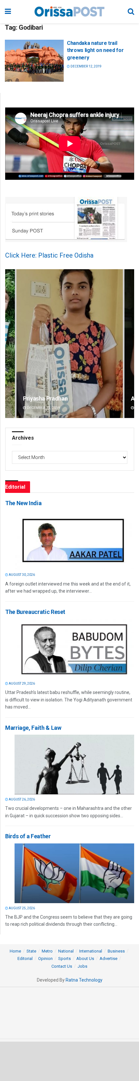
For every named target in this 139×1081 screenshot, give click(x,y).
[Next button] (129, 343)
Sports (64, 958)
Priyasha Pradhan (45, 398)
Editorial (25, 958)
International (90, 951)
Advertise (108, 958)
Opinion (45, 958)
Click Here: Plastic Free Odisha (49, 255)
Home (15, 951)
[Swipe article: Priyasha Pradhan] (69, 343)
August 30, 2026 (21, 574)
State (31, 951)
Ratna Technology (84, 980)
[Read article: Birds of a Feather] (74, 873)
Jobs (82, 966)
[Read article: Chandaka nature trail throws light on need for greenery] (34, 61)
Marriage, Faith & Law (33, 727)
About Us (85, 958)
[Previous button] (10, 343)
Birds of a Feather (28, 836)
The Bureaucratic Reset (35, 611)
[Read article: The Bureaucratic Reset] (74, 648)
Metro (47, 951)
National (66, 951)
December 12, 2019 (86, 66)
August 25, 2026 (21, 908)
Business (116, 951)
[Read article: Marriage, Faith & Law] (74, 764)
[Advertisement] (69, 1061)
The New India (23, 503)
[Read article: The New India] (74, 540)
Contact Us (61, 966)
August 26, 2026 (21, 799)
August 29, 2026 (21, 683)
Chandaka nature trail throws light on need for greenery (95, 50)
